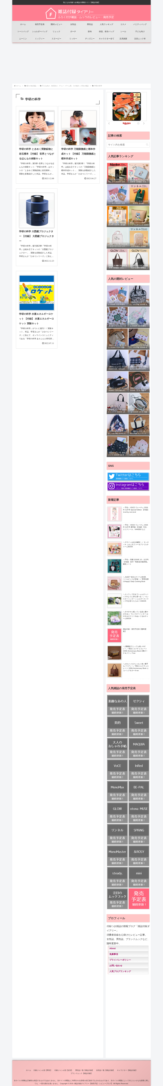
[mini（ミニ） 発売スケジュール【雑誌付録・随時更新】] (139, 877)
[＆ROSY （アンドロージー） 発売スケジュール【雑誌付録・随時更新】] (139, 855)
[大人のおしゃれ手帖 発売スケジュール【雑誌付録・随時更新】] (117, 748)
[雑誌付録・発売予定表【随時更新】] (139, 898)
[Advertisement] (81, 62)
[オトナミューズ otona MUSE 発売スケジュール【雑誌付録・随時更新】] (139, 812)
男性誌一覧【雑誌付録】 (84, 1070)
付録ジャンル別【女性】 (63, 1070)
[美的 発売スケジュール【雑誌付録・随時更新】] (117, 726)
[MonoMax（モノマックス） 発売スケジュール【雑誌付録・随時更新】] (117, 791)
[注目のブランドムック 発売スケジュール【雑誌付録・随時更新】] (117, 898)
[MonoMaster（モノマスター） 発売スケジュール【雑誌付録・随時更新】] (117, 855)
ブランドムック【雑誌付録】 (81, 1073)
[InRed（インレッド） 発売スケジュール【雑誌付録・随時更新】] (139, 769)
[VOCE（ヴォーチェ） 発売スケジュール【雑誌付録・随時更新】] (117, 769)
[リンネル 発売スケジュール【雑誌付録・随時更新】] (117, 834)
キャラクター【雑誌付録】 (127, 1070)
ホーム (28, 1070)
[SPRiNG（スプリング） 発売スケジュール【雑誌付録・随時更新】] (139, 834)
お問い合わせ (115, 965)
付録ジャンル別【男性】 (43, 1070)
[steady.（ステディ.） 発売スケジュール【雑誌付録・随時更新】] (117, 877)
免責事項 (113, 954)
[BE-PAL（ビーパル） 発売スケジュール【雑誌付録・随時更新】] (139, 791)
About (112, 948)
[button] (147, 144)
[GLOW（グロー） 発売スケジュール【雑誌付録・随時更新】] (117, 812)
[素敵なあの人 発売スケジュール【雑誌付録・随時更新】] (117, 705)
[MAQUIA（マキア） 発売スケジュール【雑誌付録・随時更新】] (139, 748)
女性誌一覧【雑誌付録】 (105, 1070)
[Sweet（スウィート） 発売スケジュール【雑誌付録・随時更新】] (139, 726)
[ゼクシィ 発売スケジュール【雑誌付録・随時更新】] (139, 705)
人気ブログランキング (120, 971)
